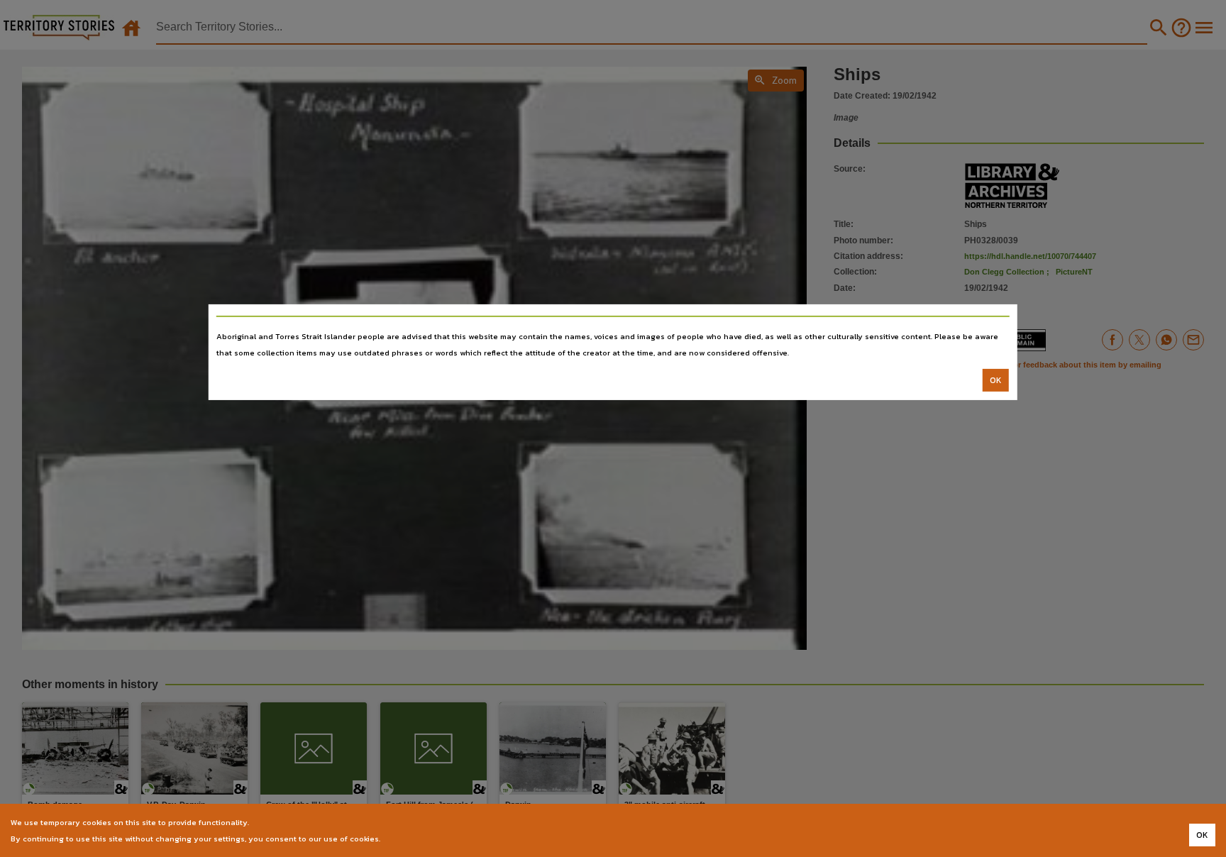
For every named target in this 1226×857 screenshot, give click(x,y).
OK (996, 380)
